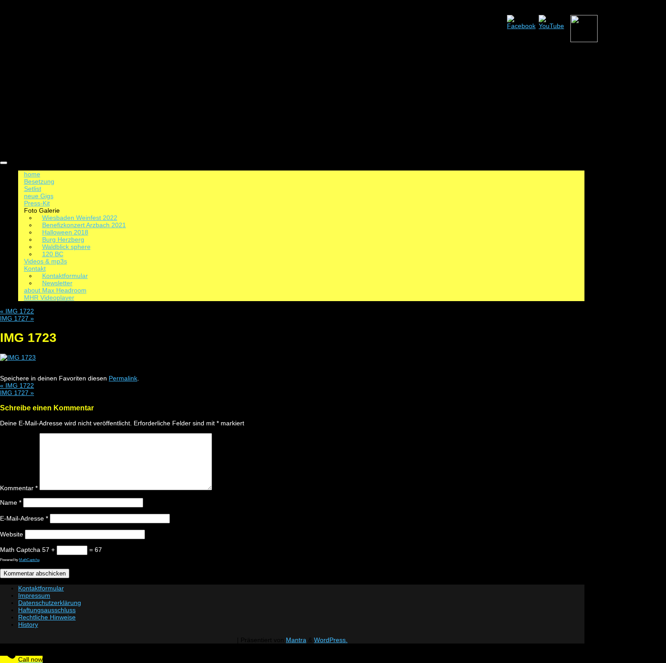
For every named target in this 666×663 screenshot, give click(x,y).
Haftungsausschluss (47, 610)
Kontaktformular (65, 275)
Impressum (34, 595)
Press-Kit (37, 203)
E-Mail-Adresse (24, 518)
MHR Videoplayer (49, 297)
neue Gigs (38, 196)
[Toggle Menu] (3, 162)
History (28, 624)
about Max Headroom (55, 290)
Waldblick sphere (66, 246)
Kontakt (35, 268)
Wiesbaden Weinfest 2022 (79, 217)
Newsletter (57, 283)
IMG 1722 (17, 311)
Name (10, 502)
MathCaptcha (29, 560)
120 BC (52, 254)
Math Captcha (20, 549)
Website (11, 534)
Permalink (123, 378)
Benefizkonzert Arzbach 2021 (84, 225)
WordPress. (330, 640)
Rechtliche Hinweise (47, 617)
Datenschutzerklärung (49, 602)
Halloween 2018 (65, 232)
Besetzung (39, 181)
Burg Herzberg (63, 239)
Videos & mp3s (45, 261)
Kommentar (19, 488)
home (32, 174)
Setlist (32, 188)
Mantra (296, 640)
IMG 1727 (17, 318)
